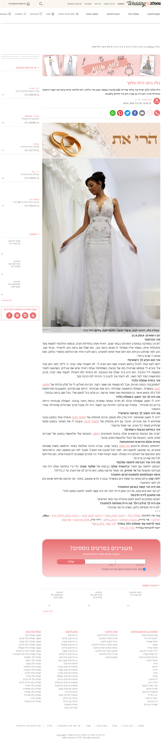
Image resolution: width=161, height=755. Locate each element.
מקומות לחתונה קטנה (68, 695)
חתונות (121, 4)
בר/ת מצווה (109, 4)
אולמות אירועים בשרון (68, 673)
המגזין (33, 234)
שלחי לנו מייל (127, 527)
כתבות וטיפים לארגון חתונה (105, 648)
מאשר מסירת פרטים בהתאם (122, 569)
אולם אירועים (81, 519)
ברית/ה (97, 4)
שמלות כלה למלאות (32, 667)
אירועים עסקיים (75, 4)
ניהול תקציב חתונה (109, 641)
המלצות (19, 14)
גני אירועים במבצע (26, 68)
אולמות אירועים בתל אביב (66, 685)
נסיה (156, 673)
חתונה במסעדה (71, 704)
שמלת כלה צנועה (33, 663)
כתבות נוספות (150, 586)
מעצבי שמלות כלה (33, 635)
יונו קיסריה (153, 695)
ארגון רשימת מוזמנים (108, 638)
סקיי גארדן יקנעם (150, 685)
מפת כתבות (102, 726)
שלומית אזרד (152, 660)
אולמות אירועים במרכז (68, 667)
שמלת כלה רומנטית (32, 670)
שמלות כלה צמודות (32, 695)
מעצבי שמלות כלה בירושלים (28, 651)
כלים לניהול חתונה (66, 14)
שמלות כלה (134, 515)
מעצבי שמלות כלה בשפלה (29, 648)
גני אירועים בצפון (70, 651)
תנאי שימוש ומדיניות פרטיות (28, 726)
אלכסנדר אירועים (150, 692)
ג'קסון (96, 433)
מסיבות (88, 4)
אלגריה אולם (152, 689)
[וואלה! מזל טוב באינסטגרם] (25, 315)
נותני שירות (128, 726)
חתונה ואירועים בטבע (68, 689)
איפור (107, 515)
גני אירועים (73, 635)
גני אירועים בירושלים (68, 654)
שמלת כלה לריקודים (32, 679)
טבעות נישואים (128, 519)
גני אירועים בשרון (70, 641)
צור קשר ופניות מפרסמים (69, 726)
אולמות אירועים (71, 663)
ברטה (155, 676)
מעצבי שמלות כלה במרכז (30, 638)
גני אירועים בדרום (70, 648)
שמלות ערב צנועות (33, 701)
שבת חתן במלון (71, 708)
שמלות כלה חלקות (33, 673)
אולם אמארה (152, 641)
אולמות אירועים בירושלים (66, 682)
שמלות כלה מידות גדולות (30, 682)
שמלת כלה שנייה (33, 676)
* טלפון (112, 565)
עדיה (155, 663)
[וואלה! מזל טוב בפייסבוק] (9, 315)
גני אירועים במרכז (70, 638)
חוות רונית (153, 682)
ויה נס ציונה (152, 701)
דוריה (155, 670)
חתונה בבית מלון (70, 698)
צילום (107, 519)
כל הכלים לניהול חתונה (107, 635)
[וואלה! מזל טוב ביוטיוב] (33, 315)
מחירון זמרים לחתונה (108, 654)
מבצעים (3, 14)
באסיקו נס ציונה (151, 704)
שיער (84, 515)
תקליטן (156, 519)
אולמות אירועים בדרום (68, 679)
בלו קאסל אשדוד (150, 654)
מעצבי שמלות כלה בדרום (30, 645)
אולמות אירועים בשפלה (67, 676)
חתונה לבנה (79, 417)
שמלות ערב (36, 698)
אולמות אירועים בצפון (68, 670)
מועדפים (34, 14)
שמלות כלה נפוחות (33, 692)
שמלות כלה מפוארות (32, 689)
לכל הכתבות (48, 611)
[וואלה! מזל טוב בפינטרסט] (17, 315)
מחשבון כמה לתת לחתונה (106, 651)
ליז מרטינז (153, 679)
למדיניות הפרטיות (109, 569)
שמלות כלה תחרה (33, 685)
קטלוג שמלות (115, 726)
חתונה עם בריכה (70, 701)
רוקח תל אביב (151, 698)
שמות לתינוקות (88, 726)
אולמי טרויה (152, 648)
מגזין (48, 14)
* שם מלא (141, 565)
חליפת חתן (58, 515)
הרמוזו (155, 667)
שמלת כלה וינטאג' (33, 660)
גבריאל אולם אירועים (148, 657)
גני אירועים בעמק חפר (68, 660)
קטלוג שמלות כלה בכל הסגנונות (27, 654)
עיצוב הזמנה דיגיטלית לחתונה (104, 645)
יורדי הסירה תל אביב (148, 651)
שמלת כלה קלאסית (32, 657)
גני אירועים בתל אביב (68, 657)
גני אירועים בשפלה (69, 645)
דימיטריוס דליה (151, 638)
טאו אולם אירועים (150, 635)
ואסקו (155, 645)
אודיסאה (124, 446)
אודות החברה (50, 726)
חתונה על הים (71, 692)
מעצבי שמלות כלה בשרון (30, 641)
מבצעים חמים (111, 657)
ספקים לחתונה (141, 726)
